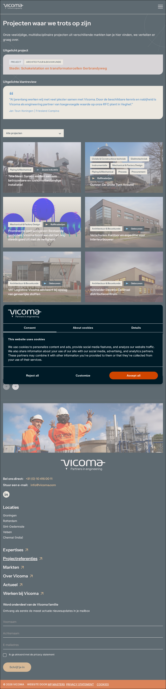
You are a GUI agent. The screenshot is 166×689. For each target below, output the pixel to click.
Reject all (32, 375)
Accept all (133, 375)
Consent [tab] (30, 327)
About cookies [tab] (83, 327)
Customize (83, 375)
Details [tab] (136, 327)
